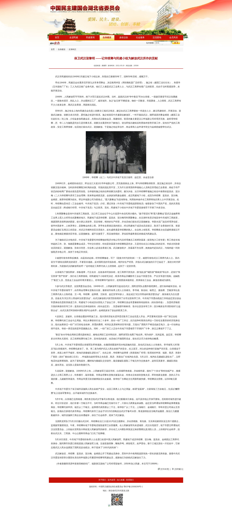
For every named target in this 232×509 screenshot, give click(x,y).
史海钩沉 (72, 50)
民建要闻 (90, 37)
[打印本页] (165, 469)
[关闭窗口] (179, 469)
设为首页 (111, 480)
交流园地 (157, 37)
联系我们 (130, 480)
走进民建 (73, 37)
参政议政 (123, 37)
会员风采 (173, 37)
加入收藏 (120, 480)
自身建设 (107, 37)
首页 (57, 37)
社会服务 (140, 37)
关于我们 (102, 480)
